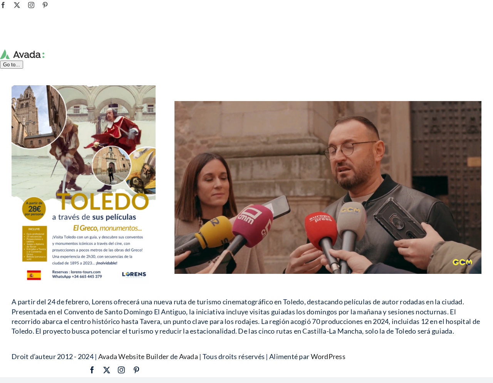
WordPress (328, 356)
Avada (188, 356)
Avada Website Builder (133, 356)
